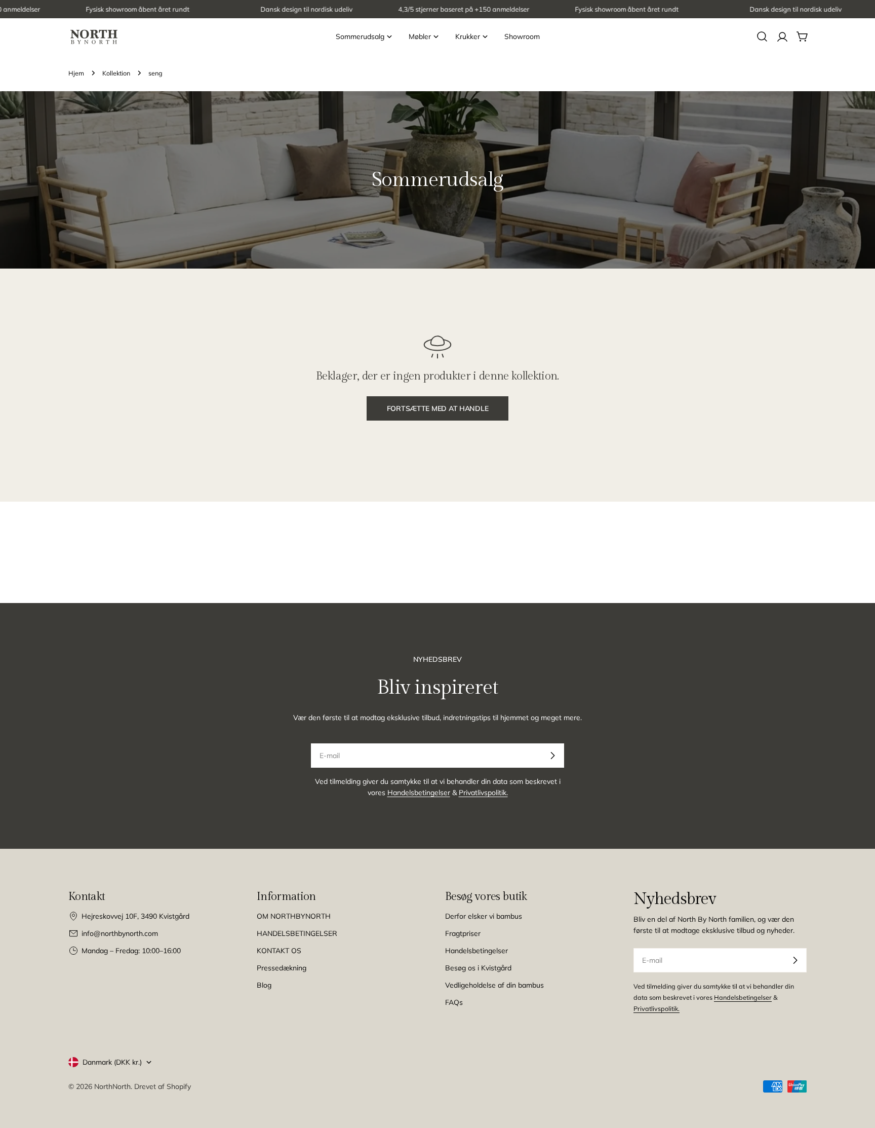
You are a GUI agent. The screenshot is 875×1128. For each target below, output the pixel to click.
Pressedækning (281, 967)
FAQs (454, 1002)
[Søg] (762, 36)
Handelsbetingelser (418, 792)
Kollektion (116, 73)
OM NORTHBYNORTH (294, 916)
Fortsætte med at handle (438, 408)
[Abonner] (552, 755)
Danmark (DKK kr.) (112, 1062)
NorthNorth (112, 1086)
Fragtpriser (463, 933)
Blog (264, 985)
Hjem (76, 73)
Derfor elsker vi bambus (483, 916)
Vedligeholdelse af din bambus (494, 985)
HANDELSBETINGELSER (297, 933)
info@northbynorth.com (120, 933)
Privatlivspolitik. (483, 792)
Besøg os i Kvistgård (478, 967)
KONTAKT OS (279, 950)
